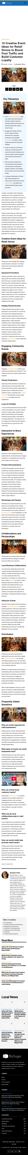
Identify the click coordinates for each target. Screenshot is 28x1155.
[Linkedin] (17, 89)
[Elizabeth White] (5, 891)
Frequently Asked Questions (11, 934)
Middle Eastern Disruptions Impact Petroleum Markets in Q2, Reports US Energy (13, 957)
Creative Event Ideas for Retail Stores (13, 924)
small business (12, 339)
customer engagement (10, 658)
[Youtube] (19, 1151)
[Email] (21, 89)
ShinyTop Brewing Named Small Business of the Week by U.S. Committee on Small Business (14, 965)
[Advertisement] (14, 20)
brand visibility (9, 183)
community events (12, 369)
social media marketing (13, 606)
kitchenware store (6, 512)
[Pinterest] (14, 89)
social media (5, 397)
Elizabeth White (20, 64)
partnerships (8, 140)
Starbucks (12, 580)
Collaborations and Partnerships (12, 930)
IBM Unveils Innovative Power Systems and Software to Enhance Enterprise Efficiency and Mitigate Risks (13, 974)
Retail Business (5, 39)
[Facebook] (6, 89)
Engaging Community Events (11, 926)
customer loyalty (13, 796)
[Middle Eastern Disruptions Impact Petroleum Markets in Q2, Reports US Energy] (20, 1003)
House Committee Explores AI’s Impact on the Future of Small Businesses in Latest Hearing (13, 982)
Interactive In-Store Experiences (12, 928)
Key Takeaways (8, 922)
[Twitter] (10, 89)
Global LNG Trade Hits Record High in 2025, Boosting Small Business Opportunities (13, 948)
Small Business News (6, 945)
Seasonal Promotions (14, 116)
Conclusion (7, 932)
